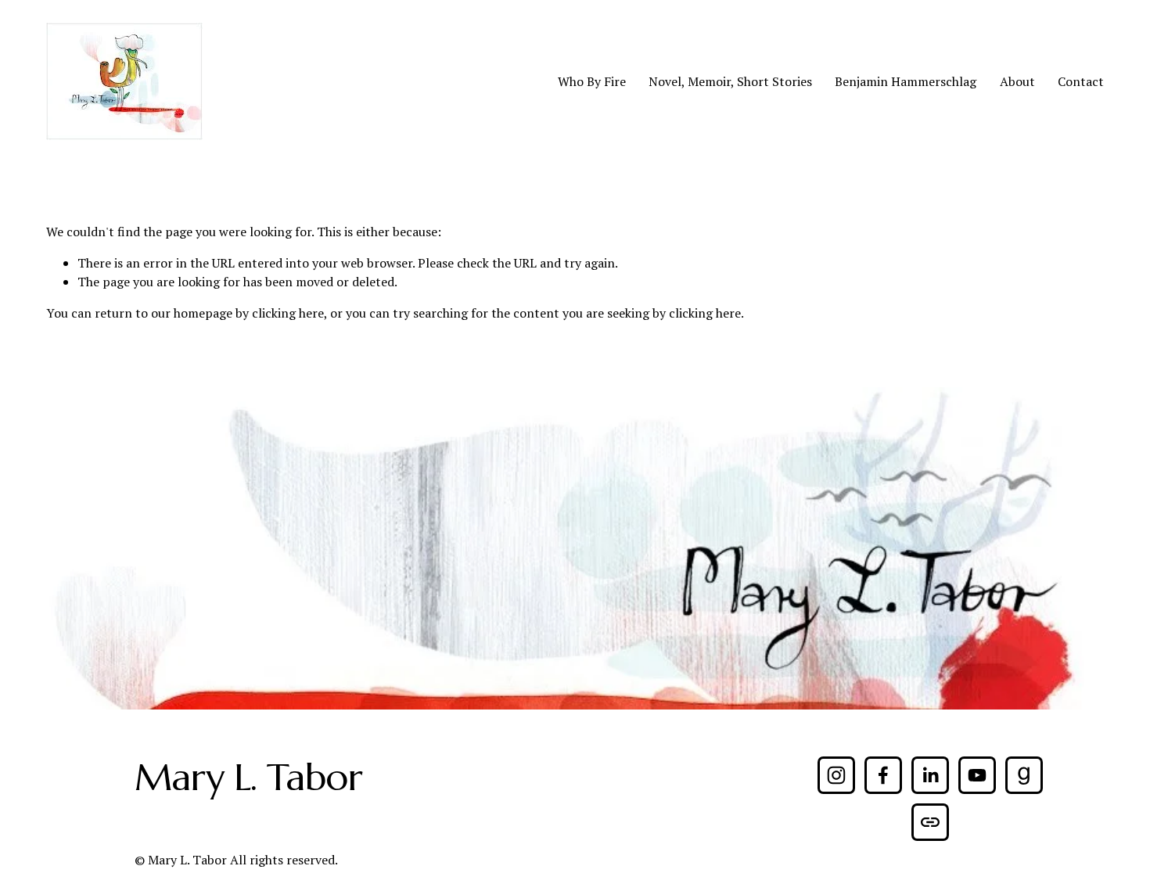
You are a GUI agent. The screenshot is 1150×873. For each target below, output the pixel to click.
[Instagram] (836, 775)
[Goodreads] (1024, 775)
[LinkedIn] (930, 775)
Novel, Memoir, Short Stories (730, 81)
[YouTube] (977, 775)
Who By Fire (592, 81)
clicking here (288, 313)
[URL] (930, 822)
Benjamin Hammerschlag (905, 81)
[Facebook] (883, 775)
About (1017, 81)
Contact (1081, 81)
